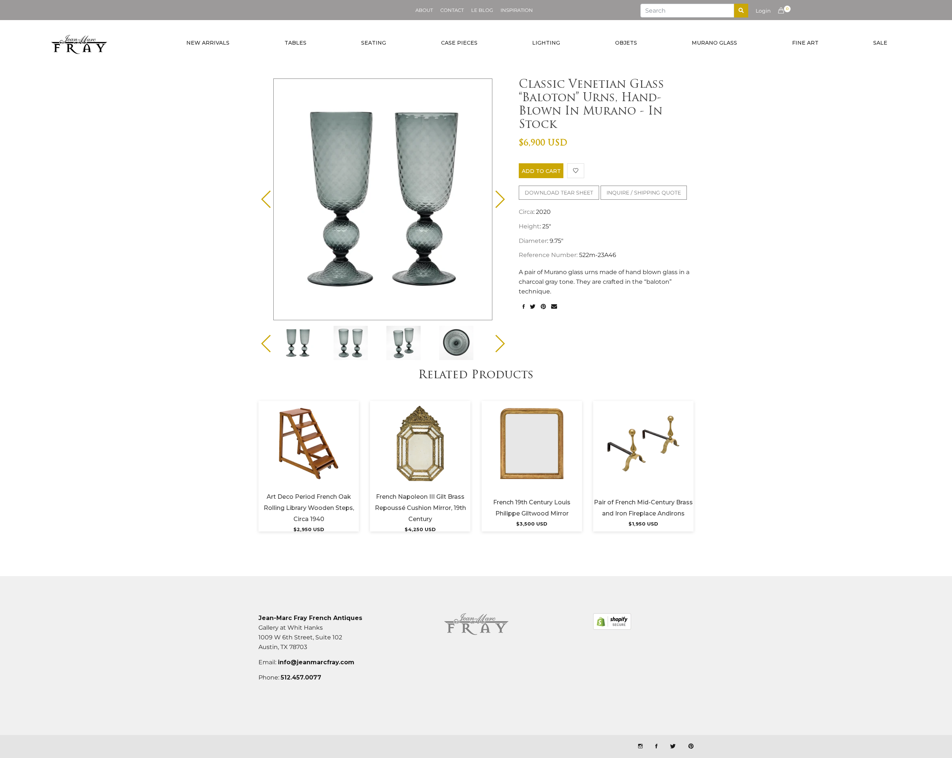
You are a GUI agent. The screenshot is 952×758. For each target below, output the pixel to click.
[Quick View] (328, 452)
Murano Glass (714, 42)
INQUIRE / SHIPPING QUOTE (644, 192)
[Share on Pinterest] (543, 307)
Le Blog (482, 10)
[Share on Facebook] (523, 307)
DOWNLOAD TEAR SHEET (559, 192)
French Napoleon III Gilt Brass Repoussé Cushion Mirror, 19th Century (420, 508)
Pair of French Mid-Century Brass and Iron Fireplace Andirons (643, 508)
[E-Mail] (554, 307)
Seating (373, 42)
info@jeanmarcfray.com (316, 662)
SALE (880, 42)
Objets (626, 42)
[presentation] (304, 343)
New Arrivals (207, 42)
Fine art (805, 42)
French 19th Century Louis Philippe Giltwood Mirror (531, 508)
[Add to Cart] (308, 452)
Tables (295, 42)
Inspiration (517, 10)
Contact (452, 10)
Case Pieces (459, 42)
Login (763, 10)
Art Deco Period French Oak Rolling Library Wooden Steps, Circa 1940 (309, 508)
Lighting (546, 42)
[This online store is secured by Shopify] (612, 621)
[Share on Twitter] (533, 307)
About (424, 10)
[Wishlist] (575, 170)
